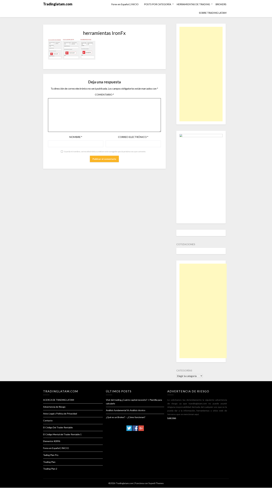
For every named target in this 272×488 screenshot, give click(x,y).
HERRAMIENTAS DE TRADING (193, 4)
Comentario (104, 94)
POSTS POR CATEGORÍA (157, 4)
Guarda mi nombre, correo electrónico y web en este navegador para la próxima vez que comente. (105, 151)
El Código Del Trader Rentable (58, 427)
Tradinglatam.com (57, 4)
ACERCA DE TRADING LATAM (58, 399)
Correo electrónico (133, 136)
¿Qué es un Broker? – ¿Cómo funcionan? (125, 417)
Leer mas (171, 417)
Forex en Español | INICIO (125, 4)
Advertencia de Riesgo (54, 406)
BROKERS (220, 4)
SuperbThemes (156, 483)
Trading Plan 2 (50, 468)
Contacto (48, 420)
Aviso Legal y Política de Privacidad (60, 413)
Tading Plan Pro (50, 455)
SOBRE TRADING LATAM (212, 12)
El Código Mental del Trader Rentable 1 (62, 434)
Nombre (75, 136)
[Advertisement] (201, 74)
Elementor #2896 (51, 441)
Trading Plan (49, 462)
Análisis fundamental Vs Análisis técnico (125, 410)
